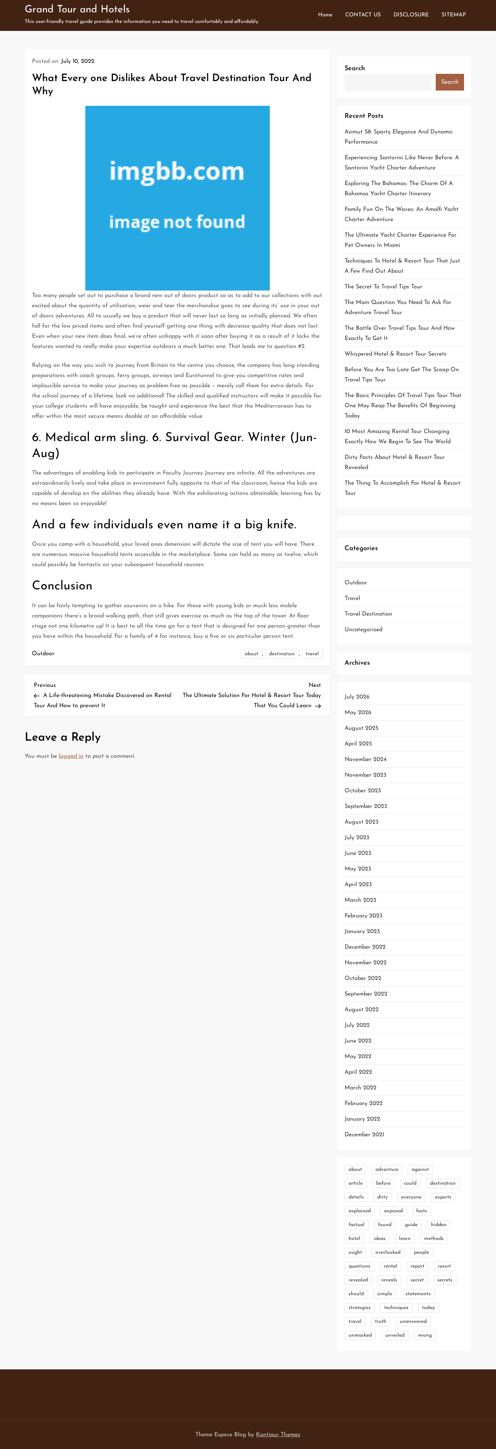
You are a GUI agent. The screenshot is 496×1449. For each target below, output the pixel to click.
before (383, 1183)
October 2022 (363, 978)
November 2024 (366, 759)
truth (380, 1321)
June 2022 (358, 1041)
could (410, 1183)
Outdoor (43, 654)
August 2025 (361, 728)
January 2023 (362, 931)
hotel (354, 1238)
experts (443, 1197)
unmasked (360, 1335)
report (417, 1266)
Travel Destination (368, 614)
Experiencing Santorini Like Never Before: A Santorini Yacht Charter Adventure (402, 163)
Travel (352, 598)
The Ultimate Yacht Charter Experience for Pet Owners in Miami (400, 240)
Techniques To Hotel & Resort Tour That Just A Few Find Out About (402, 266)
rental (390, 1266)
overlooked (388, 1252)
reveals (389, 1280)
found (384, 1225)
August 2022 (362, 1010)
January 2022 (362, 1119)
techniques (396, 1307)
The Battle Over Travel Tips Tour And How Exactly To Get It (400, 333)
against (420, 1169)
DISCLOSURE (411, 15)
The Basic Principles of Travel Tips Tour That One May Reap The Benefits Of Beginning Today (403, 406)
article (356, 1183)
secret (417, 1280)
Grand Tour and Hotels (77, 10)
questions (359, 1266)
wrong (425, 1335)
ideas (380, 1238)
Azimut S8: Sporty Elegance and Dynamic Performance (399, 137)
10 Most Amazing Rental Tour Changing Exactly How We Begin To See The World (398, 437)
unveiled (394, 1335)
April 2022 (358, 1072)
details (356, 1197)
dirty (382, 1197)
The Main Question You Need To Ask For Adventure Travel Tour (398, 308)
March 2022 (361, 1088)
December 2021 (364, 1135)
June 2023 (358, 853)
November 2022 (366, 963)
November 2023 (365, 775)
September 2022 (366, 994)
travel (312, 654)
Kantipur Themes (278, 1435)
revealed (358, 1280)
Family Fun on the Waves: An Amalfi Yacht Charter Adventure (402, 215)
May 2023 (358, 869)
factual (357, 1225)
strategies (360, 1307)
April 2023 (358, 885)
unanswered (413, 1321)
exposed (393, 1211)
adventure (386, 1169)
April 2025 (358, 744)
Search (355, 68)
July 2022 (357, 1025)
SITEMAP (454, 15)
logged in (71, 756)
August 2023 (361, 822)
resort (444, 1266)
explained (360, 1211)
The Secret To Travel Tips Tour (383, 287)
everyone (411, 1197)
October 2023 (363, 791)
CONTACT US (363, 15)
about (251, 654)
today (428, 1307)
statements (418, 1294)
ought (355, 1252)
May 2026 (358, 713)
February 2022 (364, 1103)
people (421, 1252)
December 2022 (365, 947)
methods (434, 1238)
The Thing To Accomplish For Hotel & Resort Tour (402, 488)
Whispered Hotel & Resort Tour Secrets (396, 354)
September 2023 (366, 806)
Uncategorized (363, 630)
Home (325, 15)
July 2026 (357, 697)
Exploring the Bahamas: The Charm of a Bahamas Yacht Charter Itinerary (399, 189)
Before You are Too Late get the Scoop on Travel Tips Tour (402, 375)
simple (384, 1294)
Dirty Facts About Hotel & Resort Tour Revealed (395, 463)
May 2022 (358, 1057)
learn (405, 1238)
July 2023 (357, 838)
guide (411, 1225)
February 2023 (363, 916)
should (356, 1294)
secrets (444, 1280)
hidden (439, 1225)
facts (421, 1211)
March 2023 (360, 900)
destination (282, 654)
